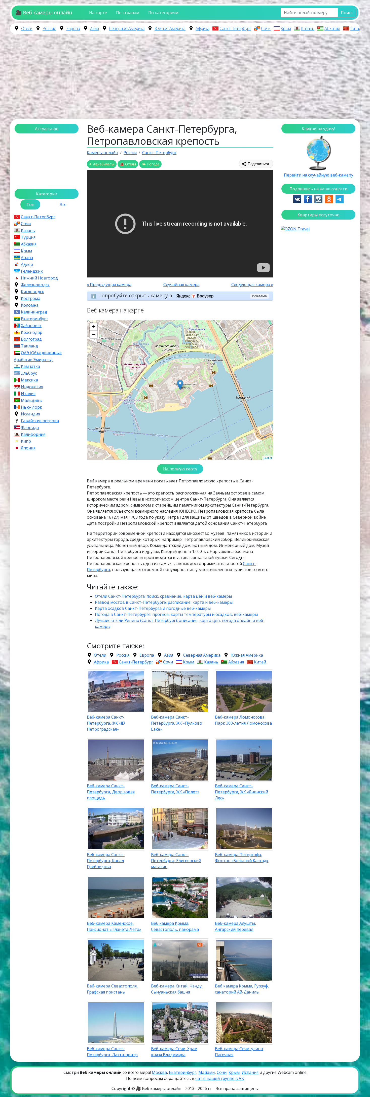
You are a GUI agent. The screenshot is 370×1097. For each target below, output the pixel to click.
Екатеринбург (34, 319)
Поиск (347, 12)
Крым (286, 28)
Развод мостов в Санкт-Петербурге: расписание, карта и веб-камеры (164, 602)
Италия (28, 393)
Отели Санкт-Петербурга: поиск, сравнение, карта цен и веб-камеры (163, 596)
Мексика (29, 380)
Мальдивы (31, 400)
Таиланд (29, 346)
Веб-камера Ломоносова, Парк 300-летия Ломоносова (243, 720)
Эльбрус (29, 373)
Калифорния (33, 434)
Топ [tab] (30, 204)
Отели (26, 28)
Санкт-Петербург (235, 28)
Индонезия (32, 387)
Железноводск (35, 285)
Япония (28, 448)
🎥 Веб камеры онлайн (43, 12)
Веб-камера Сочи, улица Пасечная (239, 1051)
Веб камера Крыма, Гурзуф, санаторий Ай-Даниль (242, 989)
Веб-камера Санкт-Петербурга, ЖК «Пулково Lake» (176, 723)
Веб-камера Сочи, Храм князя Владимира (174, 1051)
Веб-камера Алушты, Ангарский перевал (235, 926)
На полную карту (180, 469)
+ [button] (93, 327)
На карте (98, 12)
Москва (159, 1072)
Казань (307, 28)
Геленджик (32, 271)
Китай (355, 28)
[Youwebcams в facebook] (308, 198)
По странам (127, 12)
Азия (94, 28)
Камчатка (30, 366)
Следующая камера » (252, 284)
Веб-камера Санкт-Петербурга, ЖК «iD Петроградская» (106, 723)
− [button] (93, 334)
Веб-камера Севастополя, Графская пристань (112, 989)
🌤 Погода (150, 164)
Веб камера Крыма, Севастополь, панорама (175, 926)
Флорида (30, 427)
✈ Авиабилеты (101, 164)
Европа (73, 28)
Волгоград (31, 339)
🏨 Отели (128, 164)
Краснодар (31, 332)
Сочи (266, 28)
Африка (202, 28)
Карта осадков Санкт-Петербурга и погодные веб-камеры (153, 608)
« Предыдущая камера (109, 284)
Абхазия (332, 28)
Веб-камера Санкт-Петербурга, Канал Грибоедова (106, 860)
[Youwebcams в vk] (297, 198)
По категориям (163, 12)
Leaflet (268, 458)
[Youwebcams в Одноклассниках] (329, 198)
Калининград (34, 312)
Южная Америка (170, 28)
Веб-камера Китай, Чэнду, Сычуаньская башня (177, 989)
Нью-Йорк (31, 407)
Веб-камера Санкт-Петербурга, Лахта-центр (112, 1051)
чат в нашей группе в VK (219, 1078)
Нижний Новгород (39, 278)
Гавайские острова (40, 420)
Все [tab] (63, 204)
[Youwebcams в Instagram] (318, 198)
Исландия (30, 414)
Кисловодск (32, 291)
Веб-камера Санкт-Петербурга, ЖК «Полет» (175, 789)
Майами (206, 1072)
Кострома (30, 298)
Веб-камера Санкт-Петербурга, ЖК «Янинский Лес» (241, 792)
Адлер (27, 264)
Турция (28, 237)
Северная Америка (126, 28)
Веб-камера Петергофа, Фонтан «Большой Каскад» (241, 857)
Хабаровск (31, 325)
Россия (49, 28)
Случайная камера (181, 284)
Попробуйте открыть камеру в (135, 295)
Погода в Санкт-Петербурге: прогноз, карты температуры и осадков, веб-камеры (176, 614)
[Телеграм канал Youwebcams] (340, 198)
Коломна (30, 305)
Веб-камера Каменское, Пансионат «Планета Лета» (114, 926)
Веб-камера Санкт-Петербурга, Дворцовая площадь (111, 792)
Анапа (27, 257)
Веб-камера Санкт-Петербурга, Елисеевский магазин (176, 860)
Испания (250, 1072)
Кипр (26, 441)
